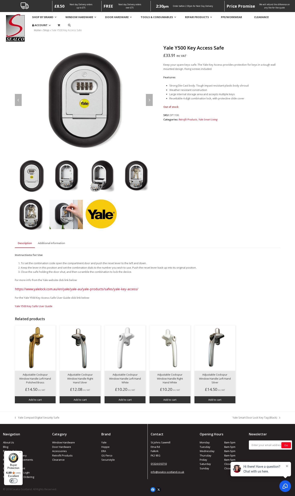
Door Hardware (61, 447)
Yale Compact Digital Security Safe (37, 418)
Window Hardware (63, 442)
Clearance (58, 459)
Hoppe (105, 447)
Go (286, 445)
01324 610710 (159, 463)
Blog (5, 447)
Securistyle (108, 459)
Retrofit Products (188, 119)
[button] (69, 25)
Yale (104, 442)
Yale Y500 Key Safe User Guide (33, 306)
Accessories (59, 451)
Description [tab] (25, 243)
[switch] (13, 480)
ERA (103, 451)
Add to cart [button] (35, 399)
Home (37, 30)
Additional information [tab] (51, 243)
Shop (46, 30)
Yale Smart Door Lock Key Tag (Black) (255, 418)
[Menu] (20, 453)
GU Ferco (106, 455)
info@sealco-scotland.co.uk (167, 472)
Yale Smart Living (208, 119)
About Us (8, 442)
